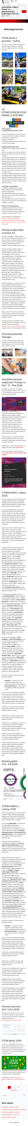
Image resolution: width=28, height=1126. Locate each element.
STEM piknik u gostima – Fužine (10, 1107)
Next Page (14, 1090)
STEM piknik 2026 (12, 1040)
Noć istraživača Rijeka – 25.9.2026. (11, 1112)
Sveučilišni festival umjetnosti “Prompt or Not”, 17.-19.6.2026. (14, 382)
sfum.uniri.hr (19, 447)
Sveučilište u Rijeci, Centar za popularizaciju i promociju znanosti (10, 10)
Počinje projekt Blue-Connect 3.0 (10, 1114)
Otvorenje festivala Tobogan (9, 1117)
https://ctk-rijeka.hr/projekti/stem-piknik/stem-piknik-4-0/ (13, 1079)
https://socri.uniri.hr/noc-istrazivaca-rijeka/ (13, 326)
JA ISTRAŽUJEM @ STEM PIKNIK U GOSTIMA (14, 112)
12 (18, 1087)
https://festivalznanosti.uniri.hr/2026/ (11, 1020)
